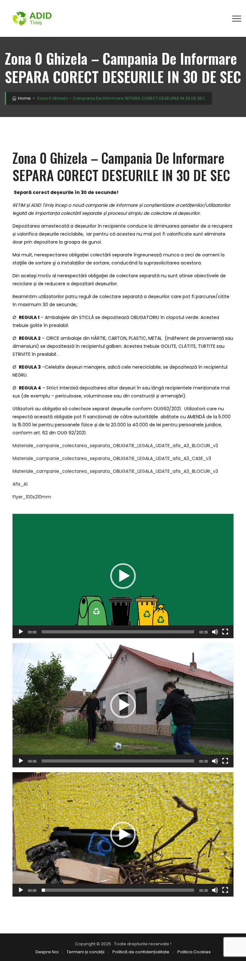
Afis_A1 (20, 484)
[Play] (21, 632)
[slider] (118, 631)
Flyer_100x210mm (31, 497)
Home (24, 98)
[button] (123, 576)
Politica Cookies (194, 952)
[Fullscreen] (225, 632)
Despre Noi (47, 952)
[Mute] (215, 632)
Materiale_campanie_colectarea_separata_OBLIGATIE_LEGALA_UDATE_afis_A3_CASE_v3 (111, 458)
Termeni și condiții (85, 952)
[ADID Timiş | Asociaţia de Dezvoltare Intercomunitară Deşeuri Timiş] (32, 18)
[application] (123, 576)
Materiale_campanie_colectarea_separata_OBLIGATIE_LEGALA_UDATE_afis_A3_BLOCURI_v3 (115, 445)
